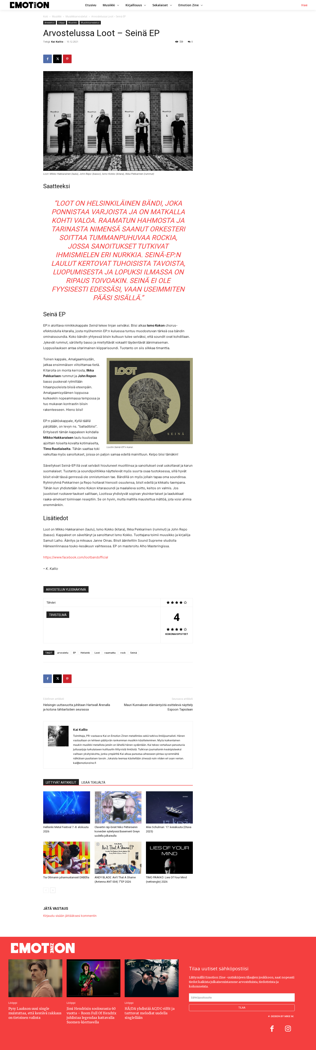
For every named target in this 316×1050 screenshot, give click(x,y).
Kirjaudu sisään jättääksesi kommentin (70, 915)
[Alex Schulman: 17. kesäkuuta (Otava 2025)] (169, 807)
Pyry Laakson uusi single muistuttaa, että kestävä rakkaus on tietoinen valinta (34, 1013)
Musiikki (56, 16)
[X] (57, 59)
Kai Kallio (57, 41)
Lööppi (61, 22)
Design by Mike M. (282, 1016)
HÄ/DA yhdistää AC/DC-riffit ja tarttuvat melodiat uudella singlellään (150, 1013)
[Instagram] (288, 1029)
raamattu (110, 652)
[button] (304, 5)
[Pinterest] (67, 59)
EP (74, 652)
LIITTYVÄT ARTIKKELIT (61, 782)
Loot (97, 652)
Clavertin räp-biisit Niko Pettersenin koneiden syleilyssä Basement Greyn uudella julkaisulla (117, 831)
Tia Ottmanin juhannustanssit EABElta (66, 877)
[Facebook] (47, 59)
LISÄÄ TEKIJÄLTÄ (93, 782)
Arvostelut (49, 22)
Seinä (133, 652)
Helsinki (85, 652)
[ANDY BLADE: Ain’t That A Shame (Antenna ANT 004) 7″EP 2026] (118, 858)
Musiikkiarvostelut (76, 16)
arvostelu (62, 652)
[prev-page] (46, 890)
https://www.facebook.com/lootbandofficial (75, 557)
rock (123, 652)
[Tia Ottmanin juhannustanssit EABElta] (66, 858)
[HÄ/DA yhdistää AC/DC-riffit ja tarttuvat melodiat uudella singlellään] (152, 978)
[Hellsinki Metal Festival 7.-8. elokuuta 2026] (66, 807)
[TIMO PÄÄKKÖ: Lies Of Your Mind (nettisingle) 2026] (169, 858)
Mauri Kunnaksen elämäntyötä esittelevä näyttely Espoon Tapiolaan (158, 707)
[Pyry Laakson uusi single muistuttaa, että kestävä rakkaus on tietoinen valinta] (35, 978)
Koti (45, 16)
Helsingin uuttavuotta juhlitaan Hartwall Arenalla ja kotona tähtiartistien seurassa (76, 707)
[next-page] (52, 890)
